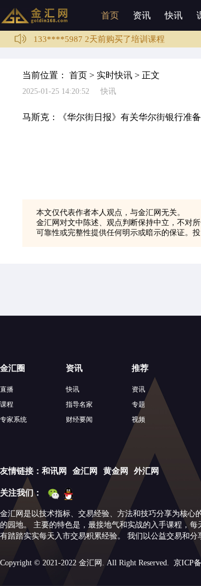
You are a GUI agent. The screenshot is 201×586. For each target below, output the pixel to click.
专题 (138, 404)
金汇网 (85, 470)
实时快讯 (114, 75)
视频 (138, 419)
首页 (110, 15)
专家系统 (13, 419)
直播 (6, 389)
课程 (6, 404)
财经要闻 (79, 419)
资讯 (142, 15)
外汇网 (146, 470)
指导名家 (79, 404)
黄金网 (115, 470)
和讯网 (54, 470)
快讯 (174, 15)
